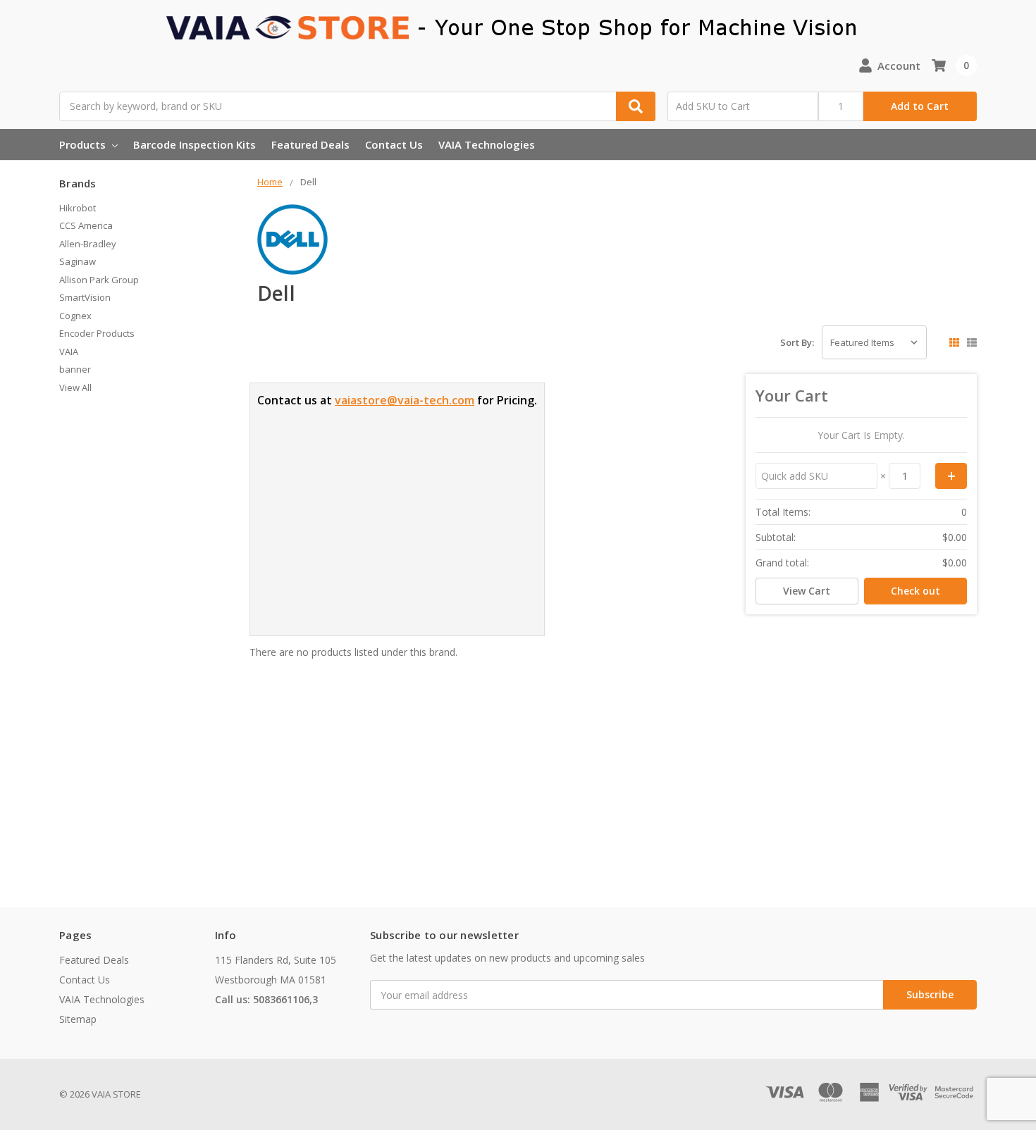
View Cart (806, 590)
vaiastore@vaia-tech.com (404, 400)
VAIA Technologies (486, 144)
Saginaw (77, 261)
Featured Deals (310, 144)
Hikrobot (77, 207)
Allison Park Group (99, 279)
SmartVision (85, 297)
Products (84, 144)
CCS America (86, 225)
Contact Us (394, 144)
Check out (915, 590)
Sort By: (797, 342)
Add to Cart (920, 106)
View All (75, 387)
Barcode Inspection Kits (194, 144)
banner (75, 369)
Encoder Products (97, 333)
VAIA (68, 351)
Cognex (75, 315)
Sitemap (78, 1019)
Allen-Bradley (87, 243)
